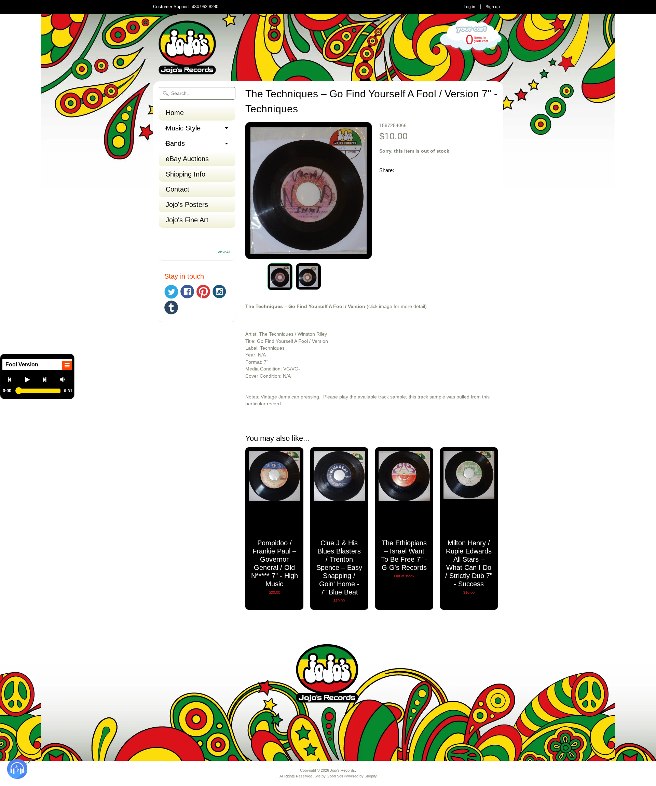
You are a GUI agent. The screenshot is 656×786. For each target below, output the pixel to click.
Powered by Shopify (360, 776)
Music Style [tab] (183, 128)
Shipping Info (185, 174)
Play (30, 379)
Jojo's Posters (187, 204)
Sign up (493, 6)
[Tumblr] (171, 307)
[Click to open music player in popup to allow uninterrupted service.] (28, 762)
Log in (469, 6)
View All (224, 252)
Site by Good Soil (328, 776)
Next (47, 379)
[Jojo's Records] (187, 71)
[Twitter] (171, 292)
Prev (12, 379)
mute (64, 379)
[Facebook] (187, 291)
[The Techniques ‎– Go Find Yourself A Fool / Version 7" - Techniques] (280, 276)
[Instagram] (219, 291)
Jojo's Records (342, 770)
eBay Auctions (187, 159)
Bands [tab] (175, 143)
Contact (177, 189)
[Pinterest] (203, 291)
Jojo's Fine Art (187, 220)
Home (175, 112)
